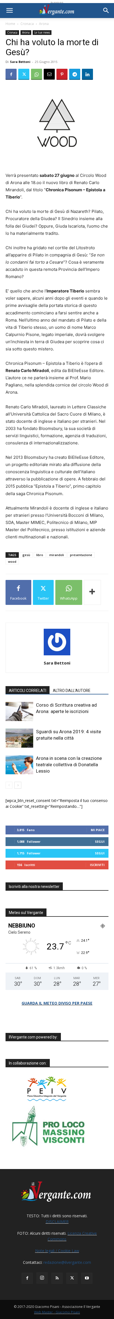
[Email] (49, 74)
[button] (9, 10)
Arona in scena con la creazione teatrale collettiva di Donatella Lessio (69, 764)
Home (10, 23)
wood (12, 561)
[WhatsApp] (36, 74)
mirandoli (56, 555)
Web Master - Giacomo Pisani (57, 1312)
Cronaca (27, 23)
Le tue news (42, 32)
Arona (44, 23)
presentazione (81, 555)
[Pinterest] (62, 74)
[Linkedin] (87, 74)
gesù (26, 555)
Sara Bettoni (20, 62)
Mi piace (98, 830)
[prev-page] (9, 785)
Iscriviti (97, 865)
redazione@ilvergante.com (67, 1262)
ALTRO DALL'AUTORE (71, 690)
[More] (92, 592)
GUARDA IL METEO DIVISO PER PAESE (57, 1003)
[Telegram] (74, 74)
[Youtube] (86, 1278)
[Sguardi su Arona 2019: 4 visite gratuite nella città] (19, 738)
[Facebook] (11, 74)
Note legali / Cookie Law (57, 1250)
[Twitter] (23, 74)
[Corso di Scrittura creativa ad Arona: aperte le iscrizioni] (19, 711)
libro (39, 555)
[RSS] (57, 1278)
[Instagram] (42, 1278)
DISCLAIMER (57, 1221)
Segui (100, 841)
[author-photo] (57, 655)
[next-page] (17, 785)
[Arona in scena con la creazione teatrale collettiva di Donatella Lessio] (19, 764)
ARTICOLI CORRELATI (27, 690)
